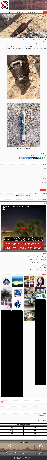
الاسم (44, 178)
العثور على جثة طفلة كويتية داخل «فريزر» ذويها (38, 269)
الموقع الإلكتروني (43, 185)
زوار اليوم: (44, 417)
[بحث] (2, 402)
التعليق (44, 168)
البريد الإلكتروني (43, 182)
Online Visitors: (42, 415)
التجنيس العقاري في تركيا (41, 265)
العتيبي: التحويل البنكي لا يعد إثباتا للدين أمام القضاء (37, 259)
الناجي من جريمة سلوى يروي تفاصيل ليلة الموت (37, 257)
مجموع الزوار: (43, 420)
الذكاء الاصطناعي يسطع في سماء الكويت (39, 270)
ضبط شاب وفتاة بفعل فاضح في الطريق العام (38, 262)
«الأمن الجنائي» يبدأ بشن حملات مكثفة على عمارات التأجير (36, 264)
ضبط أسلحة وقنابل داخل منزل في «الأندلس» (38, 260)
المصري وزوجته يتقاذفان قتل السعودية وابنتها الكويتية (37, 256)
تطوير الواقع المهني (42, 267)
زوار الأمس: (43, 418)
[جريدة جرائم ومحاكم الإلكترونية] (23, 5)
